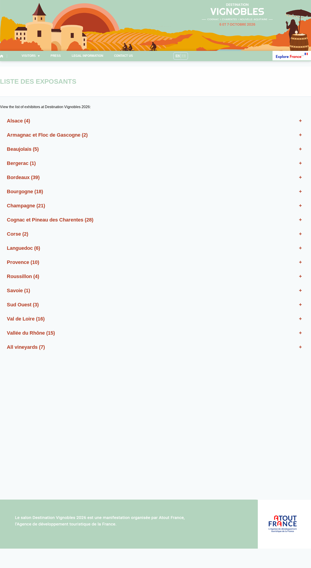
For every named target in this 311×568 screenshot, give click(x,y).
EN (178, 55)
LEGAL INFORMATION (87, 56)
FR (184, 55)
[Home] (2, 56)
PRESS (56, 56)
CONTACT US (123, 56)
